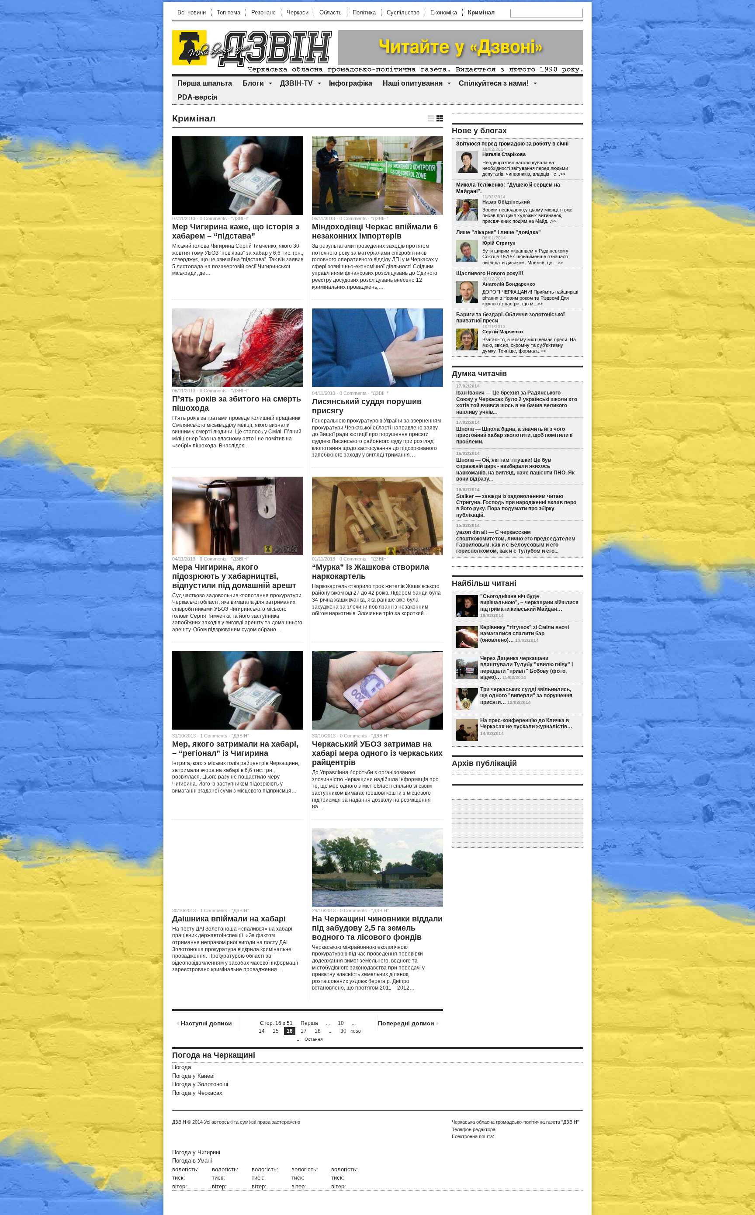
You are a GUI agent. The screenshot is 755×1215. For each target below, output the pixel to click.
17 (304, 1031)
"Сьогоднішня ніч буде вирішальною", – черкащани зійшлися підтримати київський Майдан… (529, 602)
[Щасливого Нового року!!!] (467, 292)
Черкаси (297, 12)
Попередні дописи (406, 1023)
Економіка (443, 12)
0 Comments (353, 393)
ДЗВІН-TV (296, 83)
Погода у (193, 1076)
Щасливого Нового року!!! (489, 273)
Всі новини (191, 12)
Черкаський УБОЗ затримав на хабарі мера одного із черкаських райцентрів (377, 753)
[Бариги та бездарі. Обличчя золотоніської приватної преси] (467, 340)
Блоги (253, 83)
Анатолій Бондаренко (508, 284)
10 (341, 1023)
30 (343, 1031)
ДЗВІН (179, 1122)
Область (330, 12)
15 (276, 1031)
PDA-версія (197, 97)
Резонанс (263, 12)
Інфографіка (350, 83)
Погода (181, 1067)
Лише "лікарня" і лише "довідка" (498, 232)
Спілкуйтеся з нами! (494, 83)
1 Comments (213, 735)
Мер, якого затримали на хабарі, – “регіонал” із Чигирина (235, 749)
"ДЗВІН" (240, 218)
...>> (558, 262)
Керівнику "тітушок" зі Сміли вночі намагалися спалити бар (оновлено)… (524, 633)
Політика (364, 12)
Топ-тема (228, 12)
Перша (309, 1023)
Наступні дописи (206, 1023)
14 (262, 1031)
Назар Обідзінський (506, 201)
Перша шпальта (204, 83)
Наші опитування (413, 83)
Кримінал (481, 12)
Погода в (192, 1160)
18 (318, 1031)
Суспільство (403, 12)
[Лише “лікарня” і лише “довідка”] (467, 251)
